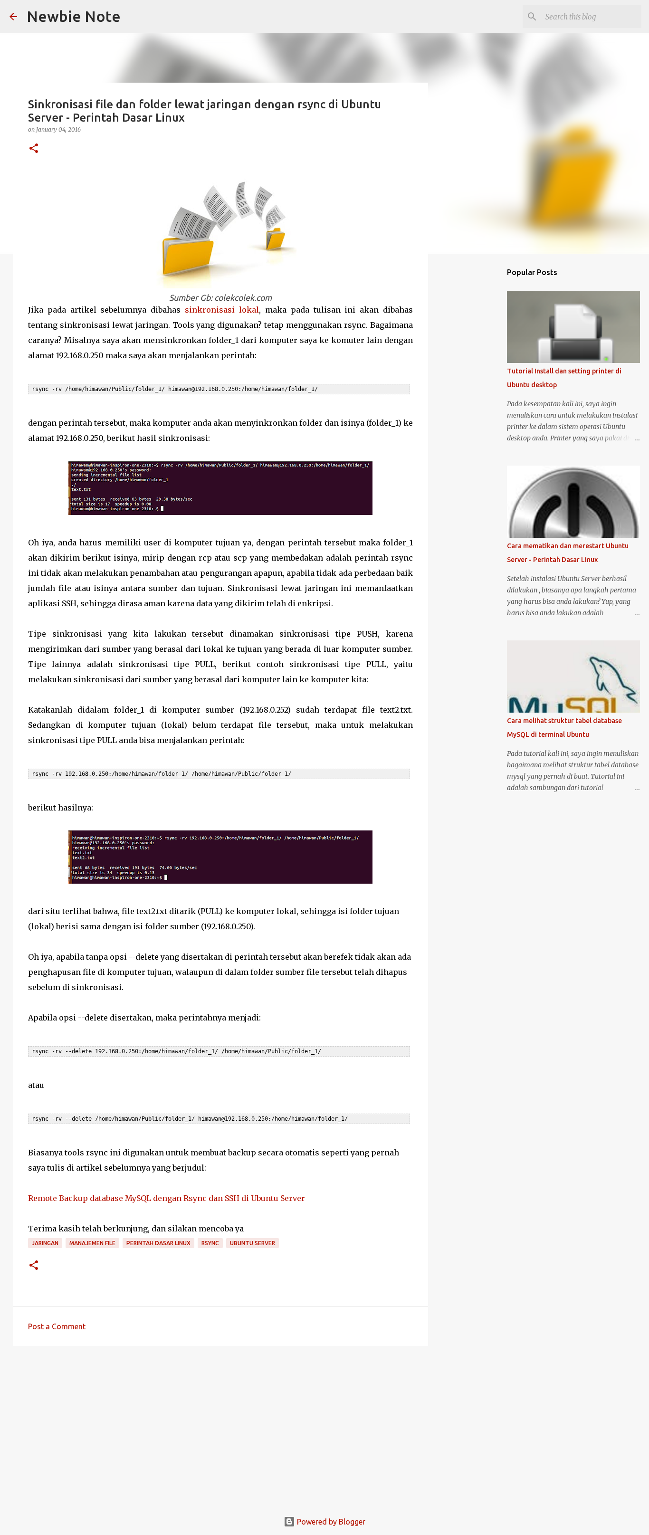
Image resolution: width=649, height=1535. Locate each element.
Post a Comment (57, 1326)
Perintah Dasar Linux (158, 1243)
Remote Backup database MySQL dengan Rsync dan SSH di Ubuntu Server (166, 1198)
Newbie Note (74, 16)
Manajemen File (92, 1243)
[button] (33, 149)
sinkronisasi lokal (222, 310)
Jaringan (45, 1243)
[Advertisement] (220, 1426)
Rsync (210, 1243)
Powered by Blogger (330, 1521)
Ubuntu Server (252, 1243)
